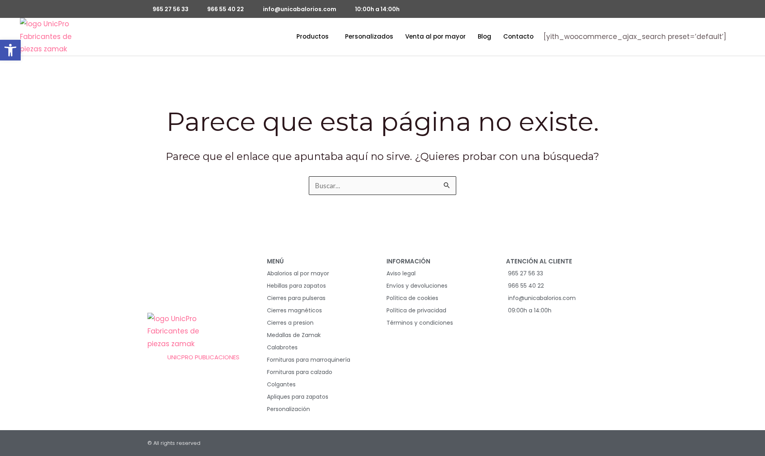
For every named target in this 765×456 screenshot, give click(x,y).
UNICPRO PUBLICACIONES (203, 357)
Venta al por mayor (435, 36)
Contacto (518, 36)
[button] (10, 50)
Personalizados (369, 36)
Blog (484, 36)
